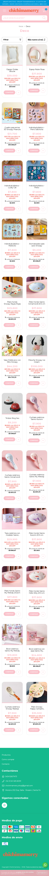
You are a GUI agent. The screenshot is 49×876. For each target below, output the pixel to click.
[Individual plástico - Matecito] (18, 267)
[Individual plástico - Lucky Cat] (18, 209)
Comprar (9, 383)
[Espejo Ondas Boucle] (18, 93)
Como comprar (8, 759)
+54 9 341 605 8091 (13, 781)
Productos (6, 755)
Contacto (6, 764)
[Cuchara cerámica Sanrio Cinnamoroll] (18, 498)
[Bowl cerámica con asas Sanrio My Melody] (43, 672)
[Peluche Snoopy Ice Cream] (43, 383)
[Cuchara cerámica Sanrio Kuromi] (43, 440)
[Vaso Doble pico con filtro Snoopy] (18, 383)
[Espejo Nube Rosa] (43, 91)
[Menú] (4, 10)
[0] (44, 11)
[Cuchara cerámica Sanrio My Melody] (43, 498)
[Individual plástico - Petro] (43, 209)
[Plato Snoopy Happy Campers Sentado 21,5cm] (43, 730)
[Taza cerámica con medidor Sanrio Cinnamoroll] (18, 556)
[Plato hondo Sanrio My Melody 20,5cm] (18, 614)
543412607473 (11, 776)
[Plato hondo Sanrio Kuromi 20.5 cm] (43, 556)
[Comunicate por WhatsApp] (45, 865)
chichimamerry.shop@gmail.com (19, 786)
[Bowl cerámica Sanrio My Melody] (18, 672)
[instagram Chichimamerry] (4, 805)
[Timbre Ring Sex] (18, 439)
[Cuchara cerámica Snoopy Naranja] (18, 730)
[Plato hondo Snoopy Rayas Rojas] (18, 325)
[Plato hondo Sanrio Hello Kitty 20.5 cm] (43, 614)
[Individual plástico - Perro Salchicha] (43, 151)
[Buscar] (44, 18)
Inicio (21, 26)
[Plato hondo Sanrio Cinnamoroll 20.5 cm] (43, 325)
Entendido (42, 873)
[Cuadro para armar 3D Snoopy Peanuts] (18, 151)
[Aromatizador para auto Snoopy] (43, 267)
